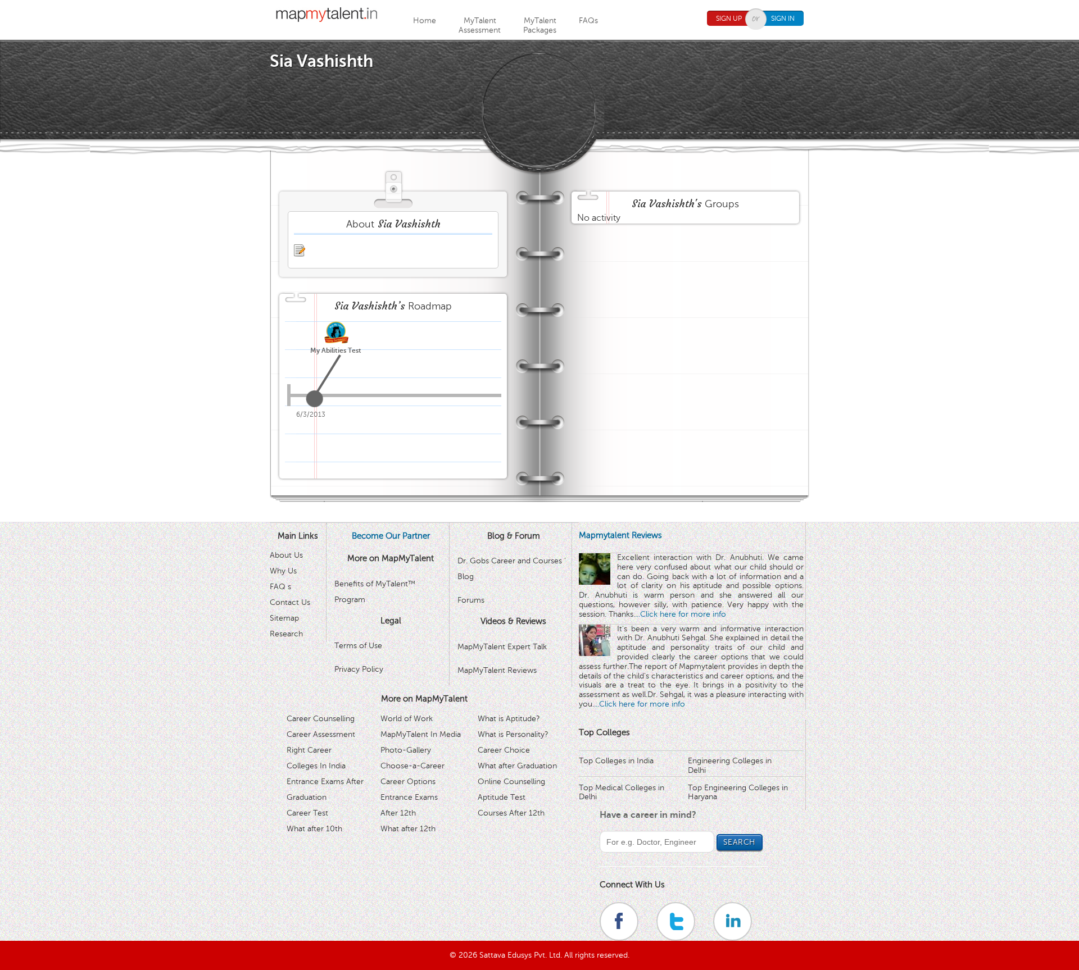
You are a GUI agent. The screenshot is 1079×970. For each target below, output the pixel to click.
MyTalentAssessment (480, 25)
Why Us (283, 571)
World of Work (406, 718)
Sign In (783, 18)
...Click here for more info (680, 614)
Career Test (307, 813)
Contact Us (290, 602)
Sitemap (284, 618)
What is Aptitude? (509, 718)
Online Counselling (511, 781)
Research (286, 634)
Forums (470, 600)
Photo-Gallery (405, 750)
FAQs (588, 20)
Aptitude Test (501, 797)
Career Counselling (321, 718)
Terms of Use (358, 645)
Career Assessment (321, 734)
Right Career (309, 750)
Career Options (408, 781)
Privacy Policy (358, 669)
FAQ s (280, 586)
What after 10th (314, 829)
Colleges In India (316, 766)
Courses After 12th (511, 813)
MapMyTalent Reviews (497, 670)
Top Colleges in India (616, 761)
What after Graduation (517, 766)
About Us (286, 555)
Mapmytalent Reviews (620, 535)
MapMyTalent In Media (420, 734)
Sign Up (729, 18)
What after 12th (408, 829)
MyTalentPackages (539, 25)
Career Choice (504, 750)
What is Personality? (513, 734)
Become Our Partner (391, 535)
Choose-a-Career (412, 766)
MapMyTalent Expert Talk (502, 647)
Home (424, 20)
